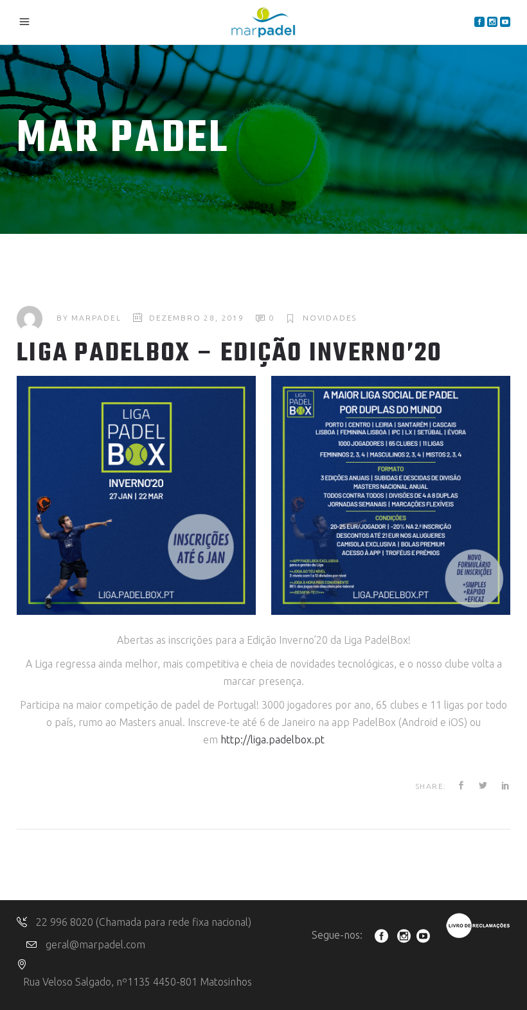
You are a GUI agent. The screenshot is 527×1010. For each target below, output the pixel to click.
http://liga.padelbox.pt (272, 739)
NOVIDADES (330, 318)
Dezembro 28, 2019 (196, 318)
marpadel (96, 318)
